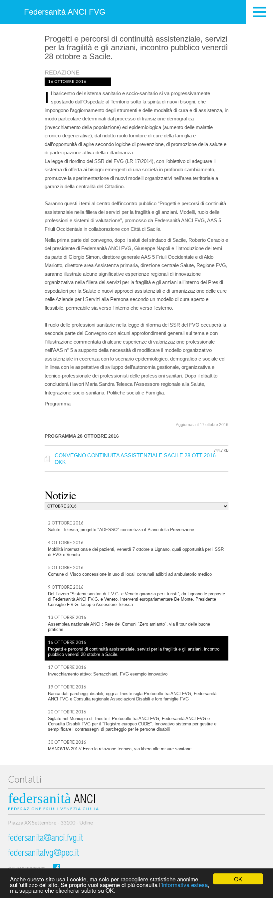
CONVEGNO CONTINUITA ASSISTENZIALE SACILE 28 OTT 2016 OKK (135, 459)
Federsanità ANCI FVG (65, 11)
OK (238, 879)
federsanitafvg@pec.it (43, 853)
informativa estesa (185, 884)
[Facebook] (56, 867)
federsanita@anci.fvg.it (45, 838)
